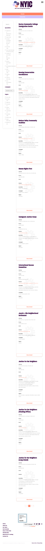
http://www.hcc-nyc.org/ (23, 90)
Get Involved (6, 529)
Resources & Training (8, 534)
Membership (6, 532)
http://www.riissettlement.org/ (24, 331)
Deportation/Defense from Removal (10, 51)
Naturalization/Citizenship (11, 67)
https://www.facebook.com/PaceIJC (25, 138)
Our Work (5, 527)
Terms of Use (34, 543)
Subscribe (22, 17)
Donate (22, 14)
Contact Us (5, 536)
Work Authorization (8, 82)
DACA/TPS (8, 47)
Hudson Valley (8, 108)
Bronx (8, 97)
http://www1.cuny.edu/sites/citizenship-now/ (27, 42)
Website (20, 40)
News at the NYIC (7, 530)
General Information (8, 63)
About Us (5, 525)
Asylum (8, 37)
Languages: (21, 48)
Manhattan (8, 115)
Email (20, 85)
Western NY (8, 123)
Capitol (8, 102)
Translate (33, 526)
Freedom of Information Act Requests (8, 56)
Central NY (8, 105)
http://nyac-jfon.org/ (22, 377)
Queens (8, 117)
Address (20, 29)
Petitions (8, 75)
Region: (20, 52)
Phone (20, 33)
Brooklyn (8, 100)
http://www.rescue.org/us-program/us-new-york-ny (28, 283)
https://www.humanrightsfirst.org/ (25, 184)
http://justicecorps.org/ (23, 232)
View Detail (29, 66)
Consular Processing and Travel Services (8, 42)
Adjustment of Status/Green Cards (8, 33)
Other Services (7, 71)
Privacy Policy (39, 543)
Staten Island (8, 120)
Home (4, 523)
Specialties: (21, 44)
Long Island (8, 111)
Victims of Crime (8, 78)
